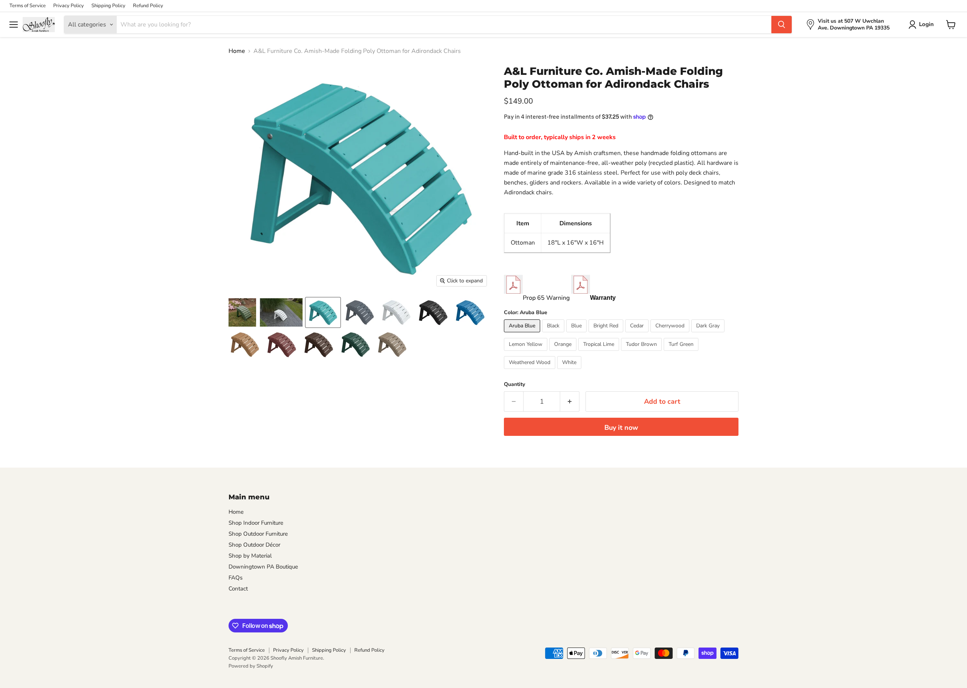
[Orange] (563, 353)
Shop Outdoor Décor (254, 545)
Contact (238, 588)
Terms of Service (27, 6)
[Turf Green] (682, 353)
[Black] (554, 334)
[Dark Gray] (708, 334)
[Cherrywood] (670, 334)
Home (237, 51)
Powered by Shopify (251, 666)
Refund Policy (148, 6)
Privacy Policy (68, 6)
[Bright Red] (607, 334)
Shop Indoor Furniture (256, 523)
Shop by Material (250, 555)
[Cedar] (637, 334)
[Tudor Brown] (642, 353)
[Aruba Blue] (523, 334)
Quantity (514, 384)
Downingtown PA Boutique (263, 566)
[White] (570, 371)
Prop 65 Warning (546, 298)
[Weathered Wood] (530, 371)
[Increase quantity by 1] (569, 401)
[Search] (781, 24)
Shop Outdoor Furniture (258, 534)
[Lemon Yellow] (526, 353)
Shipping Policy (108, 6)
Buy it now (621, 427)
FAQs (236, 577)
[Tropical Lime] (599, 353)
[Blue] (577, 334)
